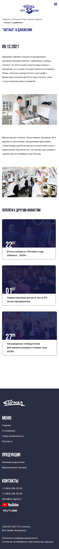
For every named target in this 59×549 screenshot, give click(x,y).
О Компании (15, 19)
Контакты (7, 441)
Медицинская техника (14, 467)
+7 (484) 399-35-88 (12, 493)
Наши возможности (13, 436)
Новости (38, 19)
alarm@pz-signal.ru (11, 498)
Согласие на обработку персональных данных (27, 541)
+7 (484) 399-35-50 (12, 488)
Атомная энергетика (13, 462)
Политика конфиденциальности (19, 538)
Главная (5, 19)
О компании (8, 430)
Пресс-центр (28, 19)
